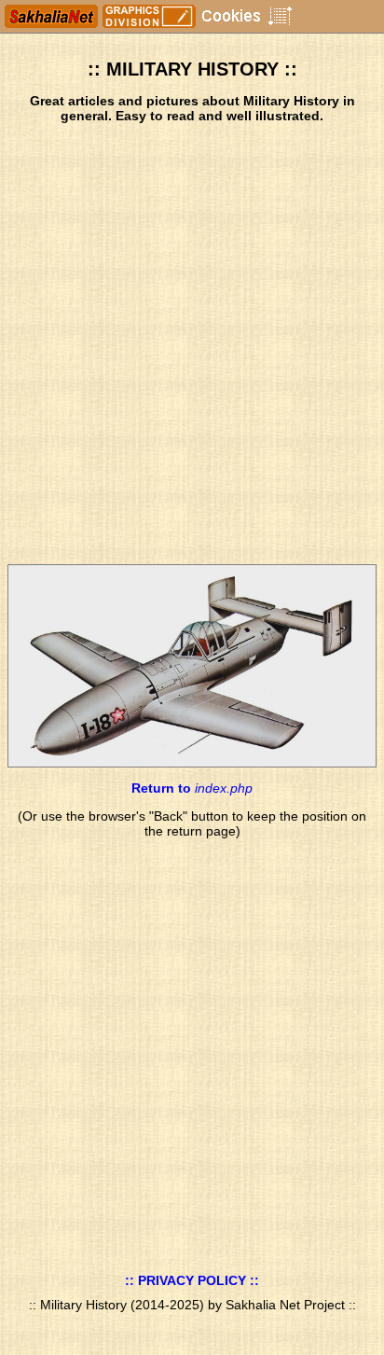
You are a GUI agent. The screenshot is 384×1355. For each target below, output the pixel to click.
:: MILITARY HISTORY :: (192, 69)
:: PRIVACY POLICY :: (192, 1280)
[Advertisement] (192, 344)
